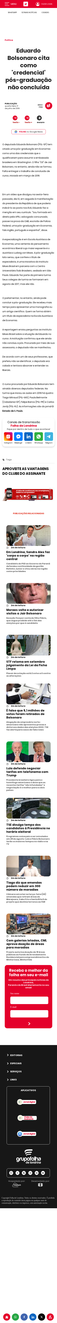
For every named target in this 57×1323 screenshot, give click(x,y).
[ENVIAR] (29, 1023)
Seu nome (14, 993)
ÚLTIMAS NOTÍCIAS (29, 12)
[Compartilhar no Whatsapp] (15, 1317)
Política (9, 40)
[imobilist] (6, 1317)
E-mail (13, 1007)
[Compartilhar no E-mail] (44, 1173)
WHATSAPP (12, 12)
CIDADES (45, 12)
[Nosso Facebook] (19, 1173)
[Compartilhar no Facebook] (24, 1317)
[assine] (50, 1317)
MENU (14, 4)
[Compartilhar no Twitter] (41, 1317)
